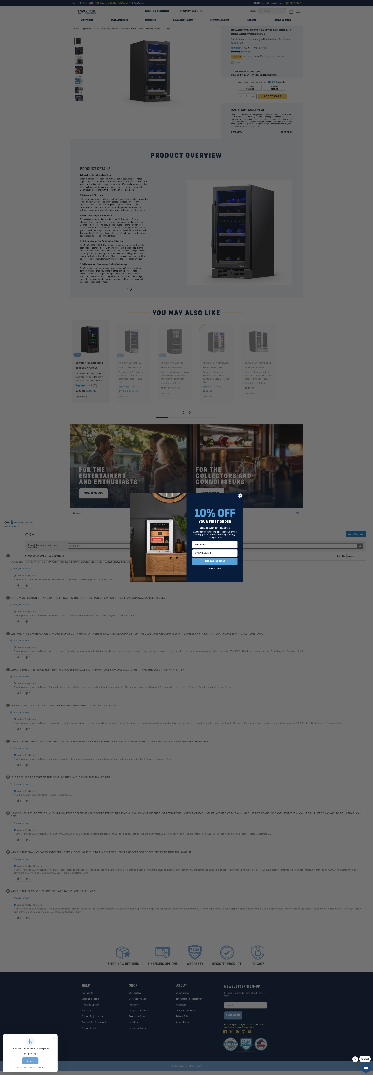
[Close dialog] (240, 495)
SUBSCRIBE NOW (215, 561)
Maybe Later (215, 568)
